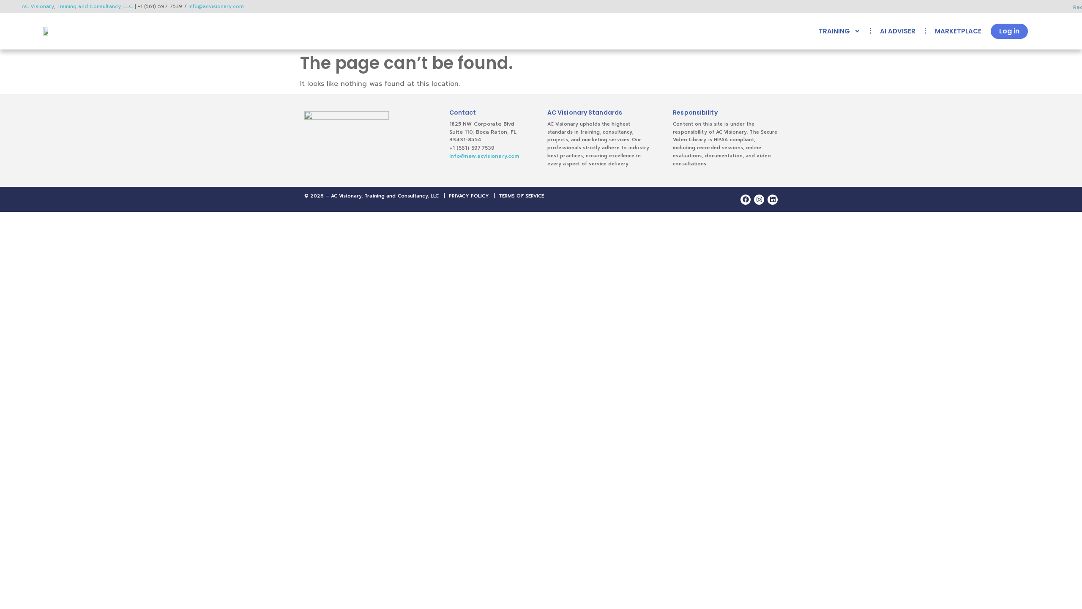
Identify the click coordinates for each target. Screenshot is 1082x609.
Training (834, 31)
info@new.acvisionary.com (484, 156)
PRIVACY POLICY (469, 196)
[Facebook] (745, 200)
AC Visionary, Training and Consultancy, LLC (77, 6)
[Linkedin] (773, 200)
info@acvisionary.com (216, 6)
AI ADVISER (897, 31)
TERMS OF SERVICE (521, 196)
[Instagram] (759, 200)
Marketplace (958, 31)
